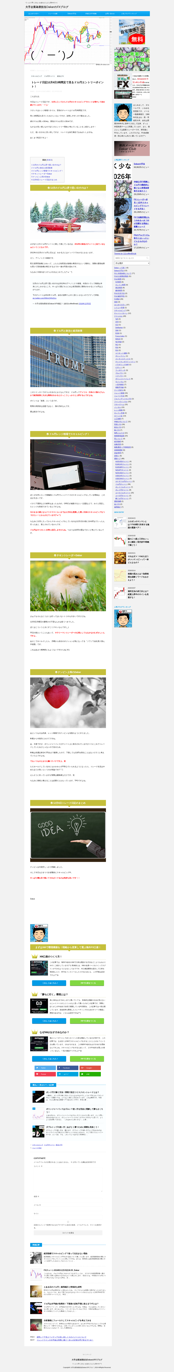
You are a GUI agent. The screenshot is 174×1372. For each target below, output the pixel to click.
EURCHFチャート (122, 464)
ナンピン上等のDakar (40, 177)
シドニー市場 (119, 308)
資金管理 (117, 453)
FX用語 (117, 299)
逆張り (116, 456)
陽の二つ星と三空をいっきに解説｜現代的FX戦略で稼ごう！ (138, 542)
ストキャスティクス (122, 359)
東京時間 (118, 288)
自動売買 (117, 444)
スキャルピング (37, 1145)
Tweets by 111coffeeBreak (125, 254)
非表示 (49, 160)
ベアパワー (119, 376)
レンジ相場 (118, 410)
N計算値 (118, 342)
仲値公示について (120, 421)
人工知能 (117, 419)
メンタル (117, 407)
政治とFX (59, 1145)
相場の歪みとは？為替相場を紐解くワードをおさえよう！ (138, 577)
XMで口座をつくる (88, 983)
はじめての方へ (33, 13)
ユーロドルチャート (122, 493)
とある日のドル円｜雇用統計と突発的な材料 (63, 1287)
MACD (117, 339)
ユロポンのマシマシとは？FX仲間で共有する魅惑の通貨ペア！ (138, 524)
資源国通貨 (118, 450)
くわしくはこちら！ (50, 983)
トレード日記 (37, 1148)
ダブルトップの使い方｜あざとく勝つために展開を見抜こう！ (72, 1127)
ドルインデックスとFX (122, 399)
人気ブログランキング (129, 13)
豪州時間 (118, 290)
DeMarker (119, 327)
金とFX (117, 504)
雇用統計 (117, 507)
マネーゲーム (119, 404)
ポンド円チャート (122, 490)
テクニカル (118, 316)
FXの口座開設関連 (121, 276)
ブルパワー (119, 373)
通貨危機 (117, 501)
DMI (116, 330)
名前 (36, 1196)
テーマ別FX (118, 390)
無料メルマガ (119, 433)
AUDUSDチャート (122, 461)
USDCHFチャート (122, 476)
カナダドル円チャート (123, 481)
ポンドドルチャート (122, 487)
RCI (116, 345)
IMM (116, 302)
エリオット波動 (121, 353)
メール (37, 1205)
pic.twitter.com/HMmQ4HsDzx (44, 298)
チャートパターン (120, 313)
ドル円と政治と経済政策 (41, 168)
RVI (116, 350)
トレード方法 (119, 396)
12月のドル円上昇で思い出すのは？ (46, 165)
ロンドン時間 (120, 285)
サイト (36, 1213)
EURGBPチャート (122, 467)
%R (116, 319)
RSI (116, 347)
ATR (117, 322)
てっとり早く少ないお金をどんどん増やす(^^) (87, 1364)
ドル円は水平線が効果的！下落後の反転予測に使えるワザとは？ (71, 1304)
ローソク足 (118, 416)
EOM (117, 333)
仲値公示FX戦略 (91, 13)
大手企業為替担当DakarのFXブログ (47, 7)
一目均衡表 (119, 384)
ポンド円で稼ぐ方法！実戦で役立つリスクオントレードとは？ (72, 1092)
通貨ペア (117, 459)
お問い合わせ (110, 13)
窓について (118, 439)
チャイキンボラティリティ (125, 362)
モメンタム (119, 382)
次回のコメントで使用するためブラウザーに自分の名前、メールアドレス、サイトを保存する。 (68, 1226)
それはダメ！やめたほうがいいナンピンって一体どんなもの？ (138, 559)
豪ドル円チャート (122, 498)
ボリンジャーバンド (122, 379)
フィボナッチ (120, 370)
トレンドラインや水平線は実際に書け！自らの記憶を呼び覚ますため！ (65, 1340)
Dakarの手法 (72, 13)
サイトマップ (87, 1354)
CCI (116, 325)
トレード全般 (52, 13)
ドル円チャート (49, 1145)
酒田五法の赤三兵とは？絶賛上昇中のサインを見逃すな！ (138, 594)
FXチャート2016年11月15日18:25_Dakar (61, 1270)
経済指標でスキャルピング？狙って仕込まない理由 (65, 1253)
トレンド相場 (119, 393)
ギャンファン (120, 356)
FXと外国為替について (122, 273)
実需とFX (117, 424)
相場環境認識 (119, 436)
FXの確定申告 (119, 296)
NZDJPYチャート (121, 470)
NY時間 (118, 282)
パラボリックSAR (122, 364)
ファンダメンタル (120, 402)
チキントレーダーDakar (41, 174)
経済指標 (117, 441)
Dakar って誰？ (120, 268)
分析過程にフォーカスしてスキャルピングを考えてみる (67, 1320)
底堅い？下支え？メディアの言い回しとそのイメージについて (61, 1337)
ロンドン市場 (119, 413)
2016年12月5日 (85, 304)
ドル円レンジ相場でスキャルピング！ (47, 171)
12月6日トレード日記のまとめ (44, 180)
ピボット (118, 367)
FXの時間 (117, 279)
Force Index (119, 336)
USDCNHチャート (122, 478)
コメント (38, 1166)
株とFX (117, 430)
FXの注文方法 (119, 293)
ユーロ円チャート (122, 496)
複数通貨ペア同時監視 (122, 447)
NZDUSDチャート (122, 473)
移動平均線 (119, 387)
